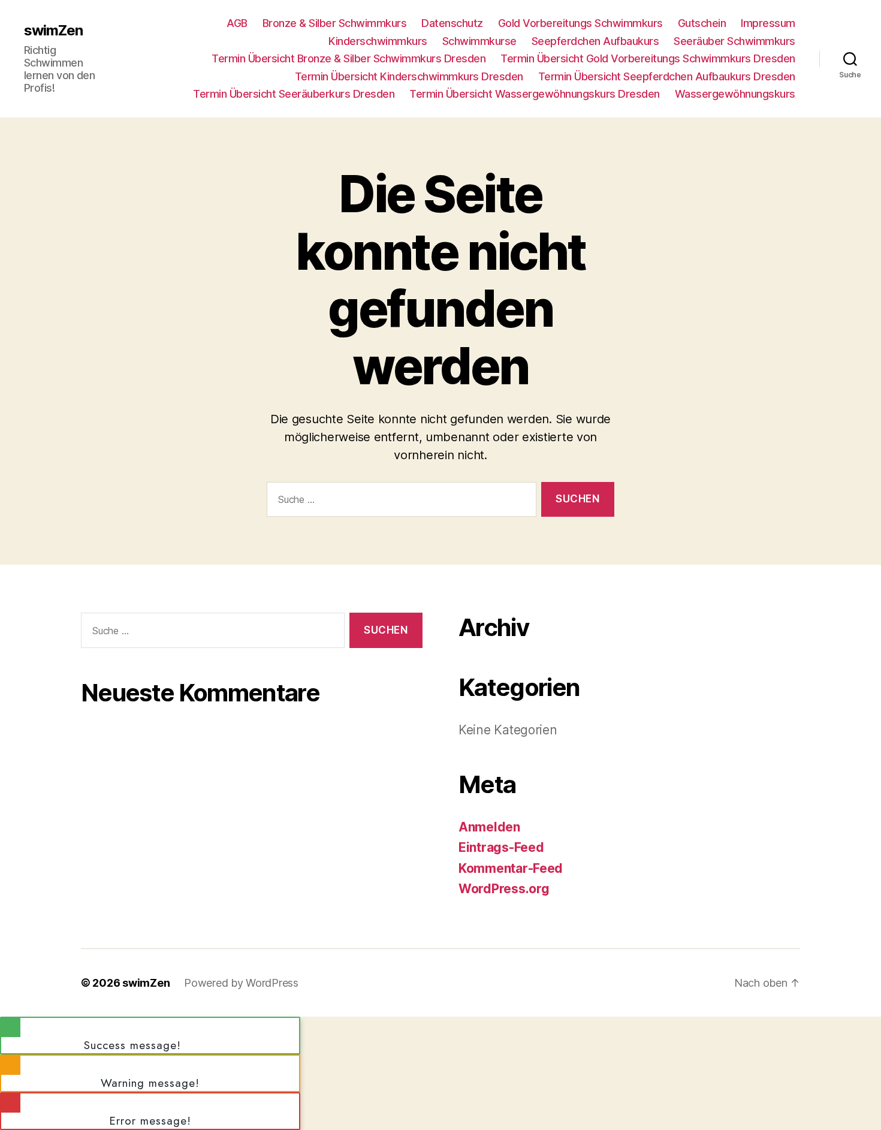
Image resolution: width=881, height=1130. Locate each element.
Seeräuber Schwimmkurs (734, 41)
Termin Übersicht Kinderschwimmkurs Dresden (409, 76)
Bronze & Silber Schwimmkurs (335, 23)
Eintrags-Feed (501, 847)
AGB (237, 23)
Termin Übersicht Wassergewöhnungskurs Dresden (534, 94)
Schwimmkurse (479, 41)
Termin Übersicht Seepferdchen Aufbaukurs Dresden (666, 76)
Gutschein (702, 23)
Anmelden (489, 826)
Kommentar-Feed (510, 868)
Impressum (768, 23)
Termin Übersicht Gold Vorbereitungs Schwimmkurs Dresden (647, 58)
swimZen (53, 30)
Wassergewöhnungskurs (735, 94)
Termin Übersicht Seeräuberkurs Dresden (293, 94)
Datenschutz (452, 23)
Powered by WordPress (241, 983)
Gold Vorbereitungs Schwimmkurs (580, 23)
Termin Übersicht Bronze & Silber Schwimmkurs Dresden (348, 58)
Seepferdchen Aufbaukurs (595, 41)
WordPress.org (504, 888)
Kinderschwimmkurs (377, 41)
